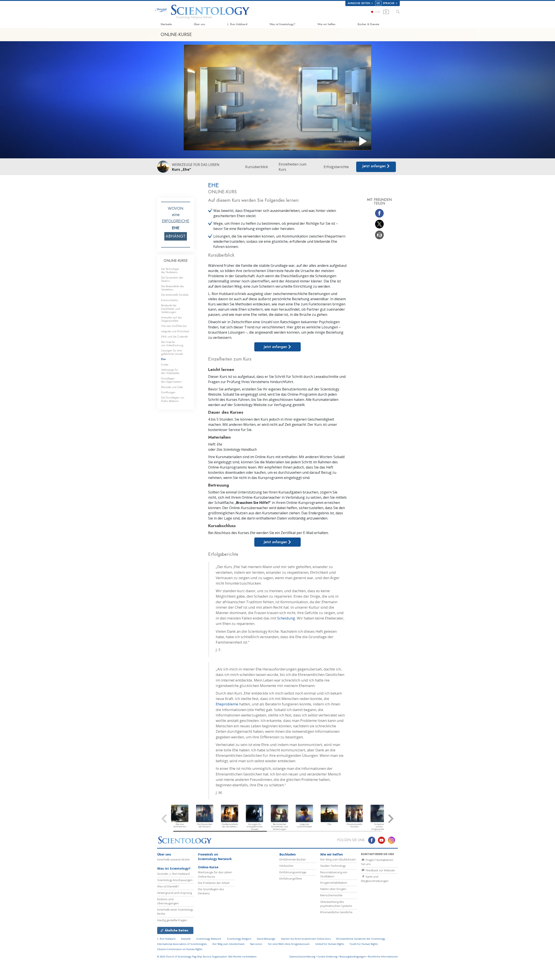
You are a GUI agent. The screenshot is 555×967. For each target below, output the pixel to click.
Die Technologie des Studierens (170, 270)
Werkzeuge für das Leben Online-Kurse (215, 874)
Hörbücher (286, 866)
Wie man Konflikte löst (173, 326)
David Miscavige (266, 938)
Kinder (164, 364)
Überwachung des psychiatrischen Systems (336, 904)
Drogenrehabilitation (333, 883)
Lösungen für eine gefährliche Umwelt (172, 352)
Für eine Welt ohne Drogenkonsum (289, 944)
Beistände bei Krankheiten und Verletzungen (170, 308)
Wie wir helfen (326, 24)
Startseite (166, 24)
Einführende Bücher (292, 859)
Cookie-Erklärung (327, 956)
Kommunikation (169, 300)
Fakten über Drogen (333, 889)
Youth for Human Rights (363, 944)
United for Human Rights (330, 944)
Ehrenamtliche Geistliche (336, 912)
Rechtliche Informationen (383, 956)
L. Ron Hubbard (237, 24)
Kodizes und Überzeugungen (168, 901)
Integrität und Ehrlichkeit (175, 331)
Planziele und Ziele (172, 387)
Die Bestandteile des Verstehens (172, 288)
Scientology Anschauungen (175, 880)
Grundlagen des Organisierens (171, 380)
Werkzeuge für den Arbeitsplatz (170, 371)
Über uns (199, 24)
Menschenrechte (331, 895)
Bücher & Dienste (368, 24)
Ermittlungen (168, 392)
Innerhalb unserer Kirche (173, 859)
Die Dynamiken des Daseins (172, 279)
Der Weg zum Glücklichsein (338, 859)
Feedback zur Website (380, 870)
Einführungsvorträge (292, 872)
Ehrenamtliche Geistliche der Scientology (360, 938)
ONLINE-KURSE (176, 260)
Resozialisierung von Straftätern (333, 874)
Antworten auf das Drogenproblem (171, 319)
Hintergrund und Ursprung (174, 893)
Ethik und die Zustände (174, 336)
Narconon (256, 944)
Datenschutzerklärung (302, 956)
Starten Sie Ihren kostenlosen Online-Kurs (306, 938)
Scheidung (286, 618)
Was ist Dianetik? (168, 886)
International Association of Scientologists (182, 944)
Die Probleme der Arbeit (213, 883)
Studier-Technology (333, 866)
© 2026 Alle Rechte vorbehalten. (207, 956)
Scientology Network (208, 938)
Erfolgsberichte (336, 166)
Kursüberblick (256, 166)
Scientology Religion (239, 938)
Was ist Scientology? (282, 24)
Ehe (163, 359)
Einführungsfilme (290, 878)
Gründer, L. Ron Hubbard (173, 874)
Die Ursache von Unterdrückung (172, 343)
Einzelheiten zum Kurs (292, 167)
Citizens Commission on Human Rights (179, 949)
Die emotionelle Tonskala (174, 295)
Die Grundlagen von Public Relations (172, 399)
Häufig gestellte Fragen (172, 920)
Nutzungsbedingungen (353, 956)
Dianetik (186, 938)
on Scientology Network (215, 856)
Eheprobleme (227, 703)
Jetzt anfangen (374, 166)
